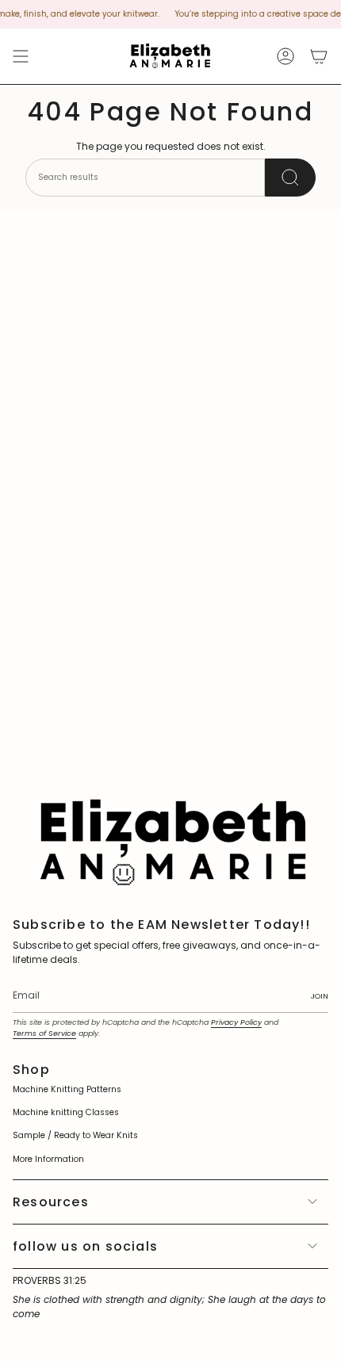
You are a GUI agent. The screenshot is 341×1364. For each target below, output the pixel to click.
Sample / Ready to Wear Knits (75, 1135)
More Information (48, 1159)
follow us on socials (85, 1246)
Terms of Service (44, 1033)
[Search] (290, 178)
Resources (51, 1202)
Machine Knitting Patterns (67, 1089)
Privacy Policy (236, 1022)
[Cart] (318, 56)
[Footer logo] (170, 840)
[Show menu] (20, 56)
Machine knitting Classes (66, 1112)
